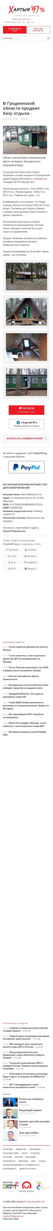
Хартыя (26, 10)
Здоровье (23, 1161)
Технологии (9, 1161)
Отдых (42, 1161)
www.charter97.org (35, 1201)
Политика (8, 1149)
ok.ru (13, 562)
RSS (13, 568)
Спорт (24, 1153)
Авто (33, 1161)
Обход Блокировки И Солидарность (21, 1165)
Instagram (32, 562)
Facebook (13, 549)
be (24, 22)
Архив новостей (13, 22)
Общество (21, 1149)
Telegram (31, 568)
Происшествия (11, 1153)
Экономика (35, 1149)
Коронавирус (10, 1169)
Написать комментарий (26, 438)
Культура (35, 1153)
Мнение (7, 1094)
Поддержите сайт (14, 30)
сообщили (38, 178)
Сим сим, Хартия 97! (38, 30)
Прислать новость (21, 19)
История (7, 1157)
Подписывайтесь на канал (26, 424)
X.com (13, 556)
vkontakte (31, 556)
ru (28, 22)
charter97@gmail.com (13, 1216)
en (33, 22)
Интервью (30, 1157)
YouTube (31, 549)
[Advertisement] (26, 71)
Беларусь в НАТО (28, 1169)
